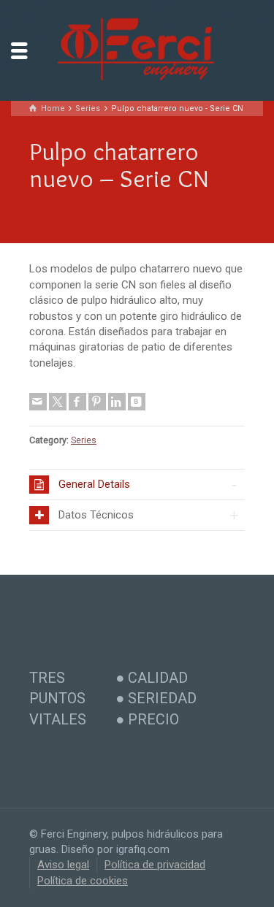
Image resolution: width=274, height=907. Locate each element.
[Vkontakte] (136, 401)
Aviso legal (63, 864)
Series (83, 440)
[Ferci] (137, 49)
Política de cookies (82, 880)
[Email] (38, 401)
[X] (57, 401)
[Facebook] (77, 401)
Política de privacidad (154, 864)
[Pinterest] (97, 401)
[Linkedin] (117, 401)
